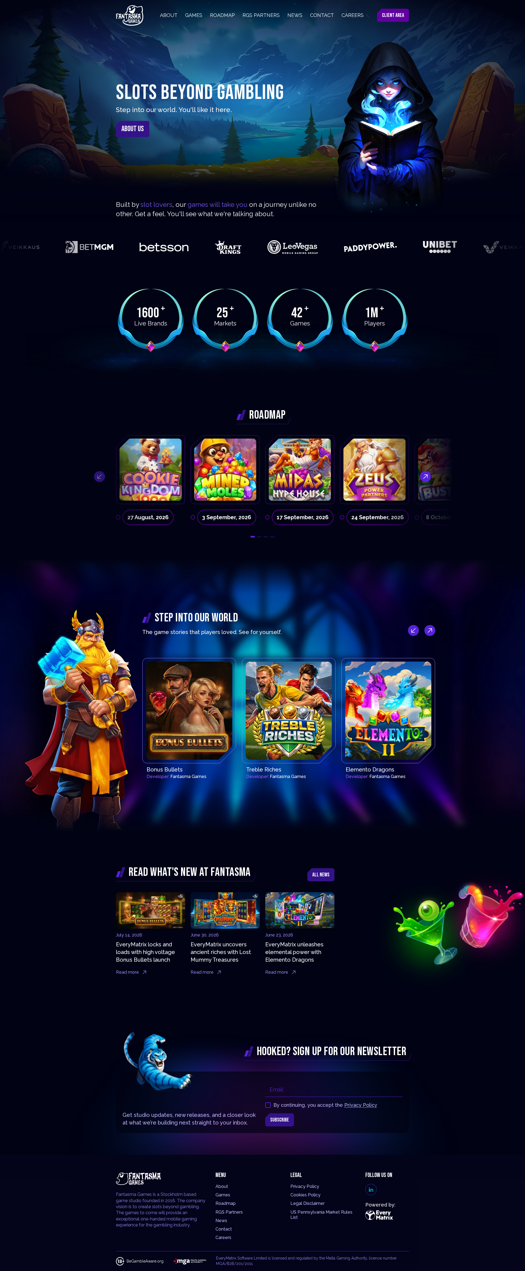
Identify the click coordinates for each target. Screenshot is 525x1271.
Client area (393, 15)
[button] (252, 537)
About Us (132, 128)
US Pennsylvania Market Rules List (321, 1215)
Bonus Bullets (165, 769)
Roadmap (225, 1203)
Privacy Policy (360, 1105)
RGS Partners (229, 1212)
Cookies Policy (305, 1194)
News (221, 1220)
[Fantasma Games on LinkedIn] (371, 1189)
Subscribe (279, 1120)
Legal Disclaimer (307, 1203)
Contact (223, 1229)
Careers (223, 1237)
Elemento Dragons (370, 769)
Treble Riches (263, 769)
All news (320, 874)
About (221, 1186)
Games (222, 1194)
